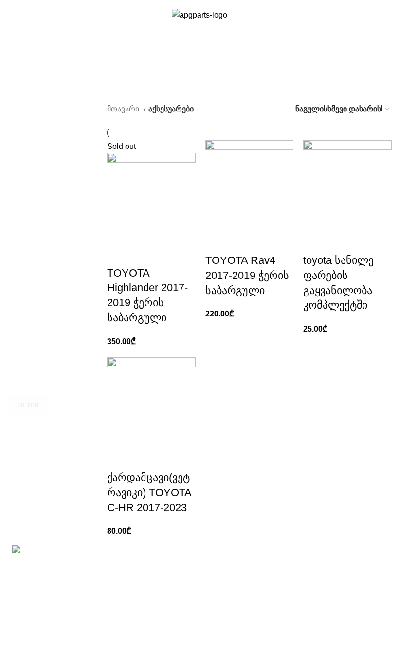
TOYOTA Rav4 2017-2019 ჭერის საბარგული (247, 275)
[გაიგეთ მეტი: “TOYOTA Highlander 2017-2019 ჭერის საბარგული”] (119, 253)
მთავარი (124, 109)
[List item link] (71, 599)
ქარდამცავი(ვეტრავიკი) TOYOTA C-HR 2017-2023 (149, 492)
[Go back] (19, 66)
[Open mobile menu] (11, 24)
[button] (217, 241)
